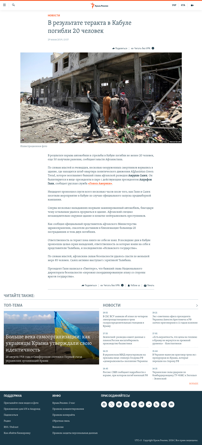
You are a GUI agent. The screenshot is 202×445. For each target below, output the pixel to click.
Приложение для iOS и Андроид (22, 409)
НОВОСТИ (112, 305)
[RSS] (156, 404)
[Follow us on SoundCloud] (149, 404)
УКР (174, 5)
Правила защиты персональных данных (75, 433)
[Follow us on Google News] (134, 404)
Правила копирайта (63, 415)
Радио (7, 421)
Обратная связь (61, 421)
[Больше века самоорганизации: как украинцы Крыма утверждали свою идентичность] (51, 337)
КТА (183, 5)
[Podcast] (164, 404)
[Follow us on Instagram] (126, 404)
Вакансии (58, 427)
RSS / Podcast (11, 427)
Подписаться (11, 415)
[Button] (119, 48)
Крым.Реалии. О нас (63, 403)
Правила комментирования (68, 409)
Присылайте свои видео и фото (21, 403)
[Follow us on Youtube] (119, 404)
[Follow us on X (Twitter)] (111, 404)
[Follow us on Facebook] (104, 404)
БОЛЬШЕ (193, 384)
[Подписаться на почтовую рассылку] (171, 404)
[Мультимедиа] (192, 5)
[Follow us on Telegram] (141, 404)
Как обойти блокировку (17, 433)
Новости (54, 15)
